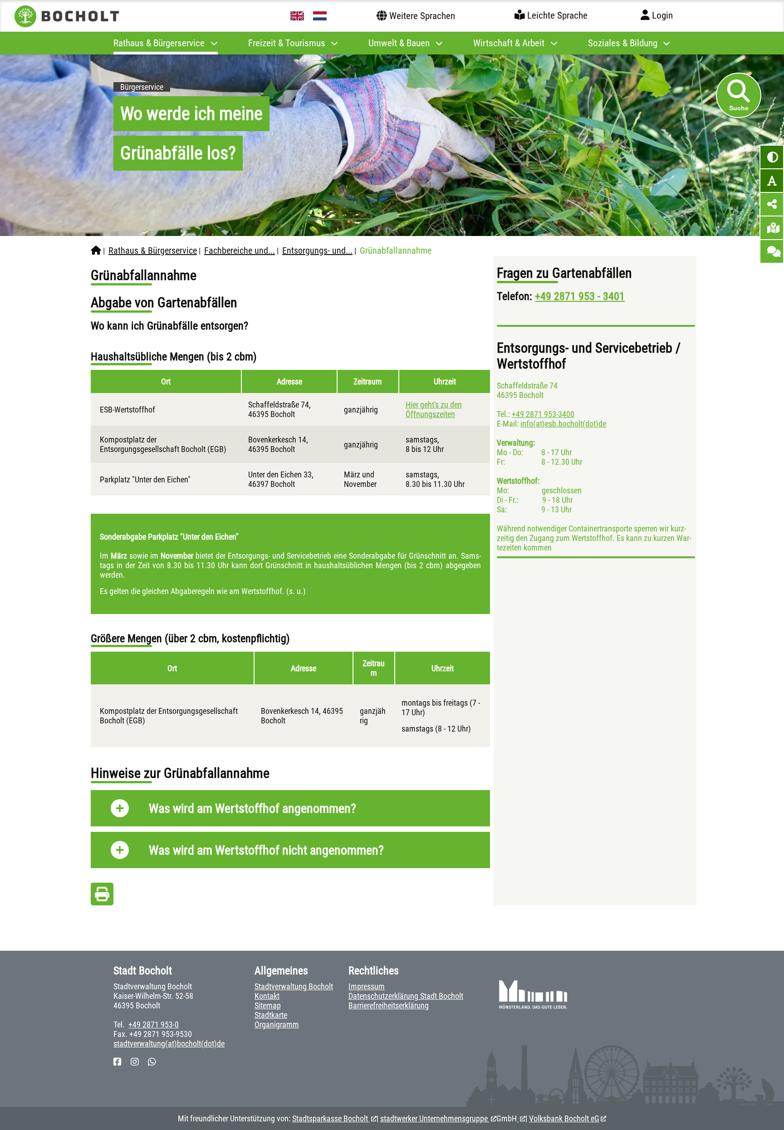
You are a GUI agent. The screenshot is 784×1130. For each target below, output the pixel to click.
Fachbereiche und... (239, 250)
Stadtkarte (271, 1015)
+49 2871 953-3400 (543, 414)
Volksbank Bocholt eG (564, 1118)
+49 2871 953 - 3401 (580, 296)
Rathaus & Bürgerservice (152, 250)
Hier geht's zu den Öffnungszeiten (434, 409)
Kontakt (267, 996)
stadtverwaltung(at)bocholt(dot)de (169, 1043)
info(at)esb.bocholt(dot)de (563, 423)
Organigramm (277, 1024)
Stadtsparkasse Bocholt (331, 1118)
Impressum (366, 986)
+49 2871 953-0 (153, 1024)
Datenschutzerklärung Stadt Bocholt (405, 996)
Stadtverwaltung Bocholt (294, 986)
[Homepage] (96, 250)
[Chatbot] (771, 251)
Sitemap (268, 1005)
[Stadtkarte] (771, 227)
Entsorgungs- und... (317, 250)
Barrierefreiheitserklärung (388, 1005)
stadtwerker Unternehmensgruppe (435, 1118)
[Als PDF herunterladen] (102, 896)
